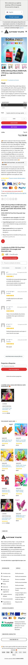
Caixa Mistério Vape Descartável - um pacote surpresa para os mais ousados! (7, 408)
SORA (7, 193)
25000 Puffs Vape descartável (15, 193)
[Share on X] (8, 199)
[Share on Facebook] (5, 199)
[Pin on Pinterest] (13, 199)
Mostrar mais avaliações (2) (14, 356)
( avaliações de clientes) (13, 80)
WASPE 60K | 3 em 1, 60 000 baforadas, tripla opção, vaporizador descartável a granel (21, 516)
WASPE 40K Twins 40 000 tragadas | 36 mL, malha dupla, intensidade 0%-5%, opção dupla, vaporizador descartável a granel (7, 441)
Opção (2, 112)
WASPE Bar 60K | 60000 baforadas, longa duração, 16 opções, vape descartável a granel (6, 491)
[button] (2, 31)
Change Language (14, 17)
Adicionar (13, 123)
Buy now (14, 127)
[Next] (24, 50)
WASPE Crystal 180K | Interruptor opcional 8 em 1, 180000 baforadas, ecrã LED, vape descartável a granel (21, 441)
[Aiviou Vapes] (14, 31)
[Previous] (3, 50)
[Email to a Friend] (10, 199)
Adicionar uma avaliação (10, 258)
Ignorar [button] (22, 27)
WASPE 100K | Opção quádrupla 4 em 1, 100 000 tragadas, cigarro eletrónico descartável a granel (21, 466)
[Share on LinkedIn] (16, 199)
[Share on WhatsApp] (2, 199)
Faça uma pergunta (14, 369)
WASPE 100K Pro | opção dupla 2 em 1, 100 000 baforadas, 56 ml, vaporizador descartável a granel (6, 466)
